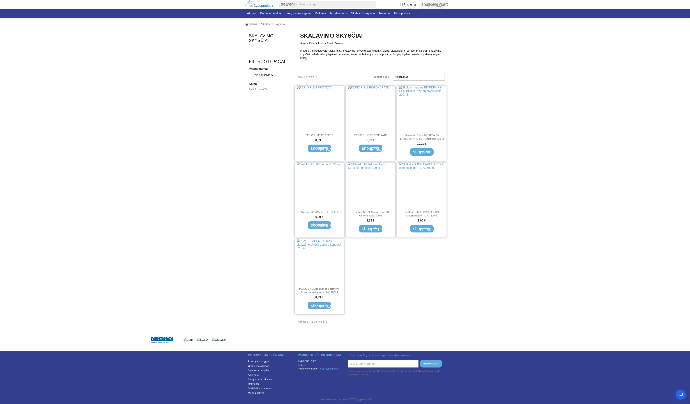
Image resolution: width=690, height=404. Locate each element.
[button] (681, 395)
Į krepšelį (321, 148)
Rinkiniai (384, 13)
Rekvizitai (253, 383)
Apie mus (253, 374)
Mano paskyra (256, 392)
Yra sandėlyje (264, 74)
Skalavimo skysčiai (363, 13)
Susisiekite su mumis (260, 388)
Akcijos (251, 13)
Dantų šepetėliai (270, 13)
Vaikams (320, 13)
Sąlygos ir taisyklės (259, 370)
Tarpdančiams (339, 13)
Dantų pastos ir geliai (297, 13)
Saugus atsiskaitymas (260, 379)
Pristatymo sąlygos (258, 361)
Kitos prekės (402, 13)
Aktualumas (418, 76)
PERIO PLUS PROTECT (319, 135)
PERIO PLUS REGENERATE (370, 135)
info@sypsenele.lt (329, 368)
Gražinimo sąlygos (258, 365)
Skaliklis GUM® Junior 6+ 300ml (319, 212)
